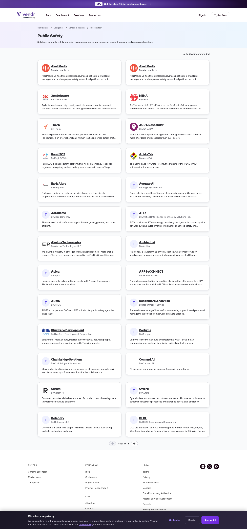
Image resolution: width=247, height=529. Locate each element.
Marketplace (34, 477)
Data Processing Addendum (157, 493)
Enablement (62, 15)
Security (147, 504)
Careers (89, 508)
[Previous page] (112, 443)
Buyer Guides (92, 482)
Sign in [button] (202, 15)
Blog (87, 472)
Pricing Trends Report (96, 488)
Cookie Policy (86, 524)
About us (90, 503)
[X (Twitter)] (209, 466)
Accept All (210, 520)
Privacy (146, 477)
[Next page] (134, 443)
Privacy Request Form (154, 509)
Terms (146, 472)
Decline (192, 520)
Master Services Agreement (157, 499)
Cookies (147, 488)
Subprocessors (151, 482)
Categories (33, 482)
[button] (78, 15)
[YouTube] (216, 466)
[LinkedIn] (202, 466)
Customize (174, 520)
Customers (91, 477)
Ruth (48, 15)
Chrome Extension (37, 472)
